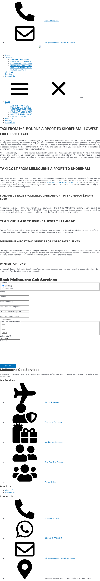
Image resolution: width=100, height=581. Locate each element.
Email (6, 302)
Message (4, 341)
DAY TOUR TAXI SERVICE (21, 68)
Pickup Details (10, 307)
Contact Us (10, 76)
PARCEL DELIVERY (18, 70)
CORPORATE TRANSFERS (21, 64)
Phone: (3, 297)
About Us (9, 72)
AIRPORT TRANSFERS (19, 59)
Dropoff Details (10, 311)
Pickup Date (9, 316)
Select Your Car (6, 336)
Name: (2, 292)
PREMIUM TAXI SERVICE (20, 61)
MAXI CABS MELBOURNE (21, 66)
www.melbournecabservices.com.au (62, 182)
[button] (50, 89)
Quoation (9, 288)
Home (7, 55)
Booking (8, 74)
